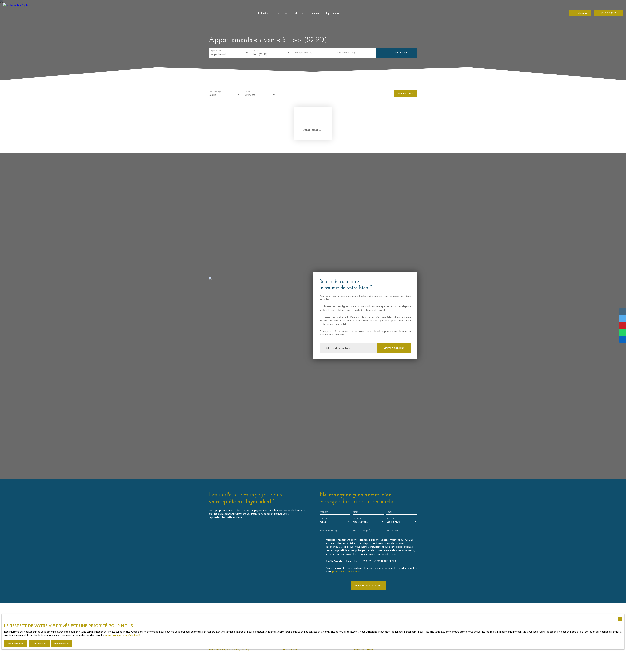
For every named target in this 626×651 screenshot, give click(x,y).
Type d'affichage (215, 91)
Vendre (281, 13)
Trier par (247, 91)
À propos (332, 13)
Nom (355, 511)
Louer (315, 13)
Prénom (324, 511)
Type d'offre (324, 519)
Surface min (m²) (346, 52)
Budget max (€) (303, 52)
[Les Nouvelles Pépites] (17, 13)
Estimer (298, 13)
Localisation (257, 50)
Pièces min (392, 530)
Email (389, 511)
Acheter (264, 13)
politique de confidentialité (346, 571)
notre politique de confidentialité (122, 635)
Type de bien (216, 50)
